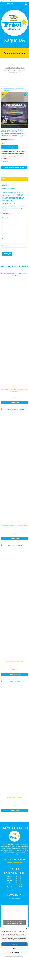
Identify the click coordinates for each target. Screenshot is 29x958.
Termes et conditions (18, 956)
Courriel (5, 246)
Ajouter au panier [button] (14, 402)
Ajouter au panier (10, 147)
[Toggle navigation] (25, 4)
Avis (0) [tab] (4, 178)
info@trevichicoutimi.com (14, 862)
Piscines (8, 87)
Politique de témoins (10, 956)
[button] (27, 928)
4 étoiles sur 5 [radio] (7, 216)
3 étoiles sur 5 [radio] (6, 216)
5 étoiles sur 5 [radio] (9, 216)
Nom (4, 239)
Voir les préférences (14, 952)
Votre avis (5, 218)
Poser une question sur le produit (14, 167)
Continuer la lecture (14, 674)
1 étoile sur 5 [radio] (3, 216)
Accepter (14, 944)
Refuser (14, 948)
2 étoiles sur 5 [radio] (4, 216)
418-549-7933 (9, 4)
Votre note (5, 213)
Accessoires (15, 87)
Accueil (3, 87)
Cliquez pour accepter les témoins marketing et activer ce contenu (15, 922)
